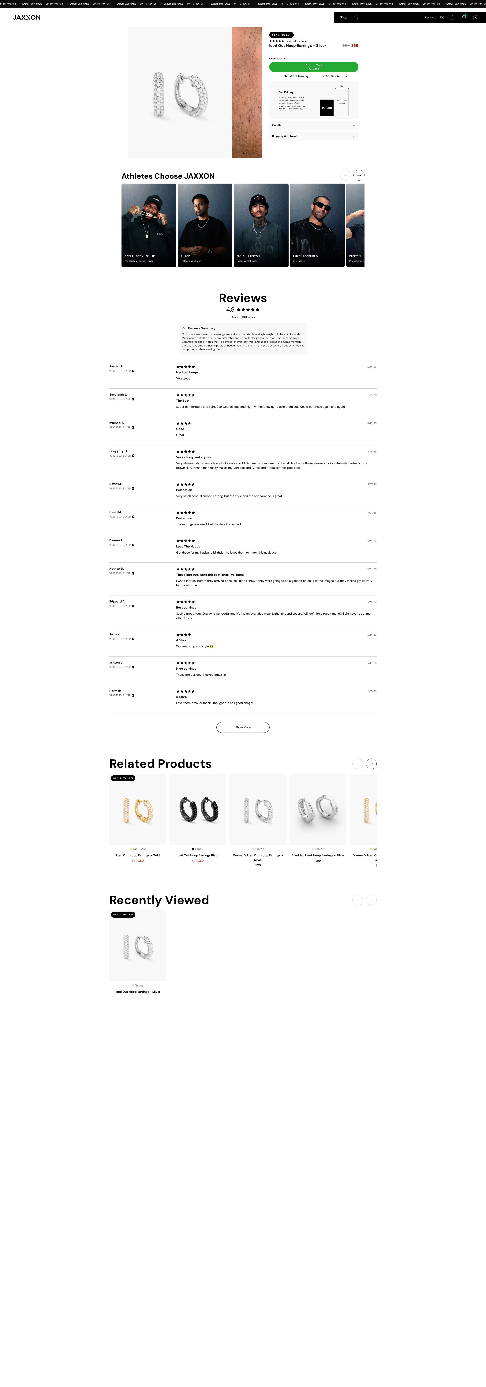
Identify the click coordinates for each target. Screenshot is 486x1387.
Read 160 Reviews (296, 40)
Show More (243, 727)
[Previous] (345, 175)
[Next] (358, 175)
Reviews (430, 17)
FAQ (441, 17)
